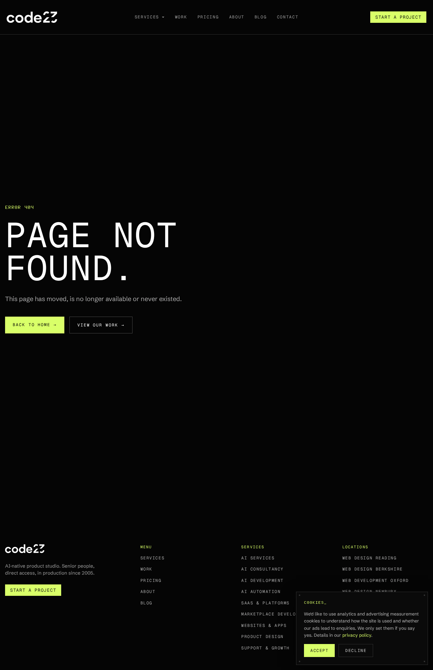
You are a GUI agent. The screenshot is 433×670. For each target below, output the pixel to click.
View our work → (101, 325)
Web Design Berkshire (372, 569)
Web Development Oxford (375, 580)
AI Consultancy (262, 569)
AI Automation (261, 591)
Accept (319, 650)
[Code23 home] (32, 17)
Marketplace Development (276, 614)
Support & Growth (265, 648)
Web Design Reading (369, 558)
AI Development (262, 580)
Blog (146, 603)
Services (152, 558)
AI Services (258, 558)
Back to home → (35, 324)
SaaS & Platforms (265, 603)
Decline (355, 650)
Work (146, 569)
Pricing (151, 580)
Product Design (262, 636)
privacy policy (356, 635)
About (148, 591)
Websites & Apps (264, 625)
